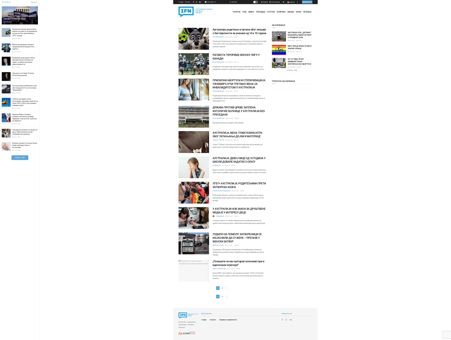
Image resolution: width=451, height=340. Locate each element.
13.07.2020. (231, 269)
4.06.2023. (230, 91)
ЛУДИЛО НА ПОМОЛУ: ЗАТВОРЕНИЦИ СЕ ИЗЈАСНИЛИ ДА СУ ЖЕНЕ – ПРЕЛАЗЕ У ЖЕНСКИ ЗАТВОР (237, 238)
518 (234, 165)
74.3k (299, 40)
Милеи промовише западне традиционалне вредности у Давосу (23, 47)
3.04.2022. (236, 191)
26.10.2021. (229, 216)
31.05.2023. (230, 118)
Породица (260, 12)
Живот (251, 12)
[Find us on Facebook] (193, 2)
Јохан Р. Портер (218, 140)
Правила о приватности (228, 320)
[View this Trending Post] (213, 216)
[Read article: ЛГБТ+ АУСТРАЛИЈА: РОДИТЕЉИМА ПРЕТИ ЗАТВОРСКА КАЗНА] (194, 193)
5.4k (237, 245)
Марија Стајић (218, 245)
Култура (271, 12)
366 (237, 37)
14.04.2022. (226, 165)
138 (237, 216)
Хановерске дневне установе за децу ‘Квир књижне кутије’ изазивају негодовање (24, 132)
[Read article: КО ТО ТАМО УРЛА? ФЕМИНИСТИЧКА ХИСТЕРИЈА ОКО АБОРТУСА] (279, 63)
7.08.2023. (230, 62)
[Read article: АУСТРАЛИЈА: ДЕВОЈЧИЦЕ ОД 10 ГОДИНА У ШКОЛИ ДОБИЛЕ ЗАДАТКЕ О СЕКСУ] (194, 167)
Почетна (236, 12)
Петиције (307, 12)
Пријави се (211, 2)
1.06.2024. (230, 37)
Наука (298, 12)
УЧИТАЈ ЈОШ (20, 157)
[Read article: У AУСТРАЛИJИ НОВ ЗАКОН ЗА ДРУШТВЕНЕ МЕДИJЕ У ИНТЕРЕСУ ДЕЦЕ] (194, 218)
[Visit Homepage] (196, 12)
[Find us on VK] (200, 2)
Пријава (265, 2)
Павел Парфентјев (219, 269)
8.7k (299, 67)
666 (237, 118)
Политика (281, 12)
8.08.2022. (292, 40)
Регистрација (275, 2)
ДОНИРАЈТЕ (307, 2)
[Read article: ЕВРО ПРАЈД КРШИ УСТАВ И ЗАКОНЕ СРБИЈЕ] (279, 50)
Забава (290, 12)
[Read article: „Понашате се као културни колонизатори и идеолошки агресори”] (194, 270)
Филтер (33, 2)
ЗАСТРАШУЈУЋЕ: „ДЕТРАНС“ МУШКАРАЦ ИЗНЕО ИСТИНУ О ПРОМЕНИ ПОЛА (299, 35)
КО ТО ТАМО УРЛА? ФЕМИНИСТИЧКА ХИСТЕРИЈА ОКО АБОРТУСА (299, 61)
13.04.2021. (229, 245)
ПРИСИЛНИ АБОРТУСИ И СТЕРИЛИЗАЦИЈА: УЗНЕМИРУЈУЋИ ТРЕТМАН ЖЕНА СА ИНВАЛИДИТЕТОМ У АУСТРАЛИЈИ (239, 84)
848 (239, 269)
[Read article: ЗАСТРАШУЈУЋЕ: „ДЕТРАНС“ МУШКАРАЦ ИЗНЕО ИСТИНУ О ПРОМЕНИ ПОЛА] (279, 36)
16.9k (299, 51)
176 (237, 91)
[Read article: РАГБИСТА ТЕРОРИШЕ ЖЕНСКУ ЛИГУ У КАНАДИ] (194, 64)
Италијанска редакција (222, 191)
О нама (181, 2)
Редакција (217, 165)
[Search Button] (283, 2)
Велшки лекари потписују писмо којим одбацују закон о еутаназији (24, 145)
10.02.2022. (292, 67)
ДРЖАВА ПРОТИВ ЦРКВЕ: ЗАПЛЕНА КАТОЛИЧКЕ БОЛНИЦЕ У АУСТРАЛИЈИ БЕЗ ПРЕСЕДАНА (239, 111)
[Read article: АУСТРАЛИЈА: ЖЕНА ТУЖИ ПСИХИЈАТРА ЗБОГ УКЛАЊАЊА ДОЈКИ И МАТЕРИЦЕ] (194, 142)
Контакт (187, 2)
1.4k (236, 140)
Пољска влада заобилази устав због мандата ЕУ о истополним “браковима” (24, 88)
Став (244, 12)
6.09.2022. (230, 140)
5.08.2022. (292, 51)
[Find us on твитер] (196, 2)
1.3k (237, 62)
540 (243, 191)
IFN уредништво (218, 37)
